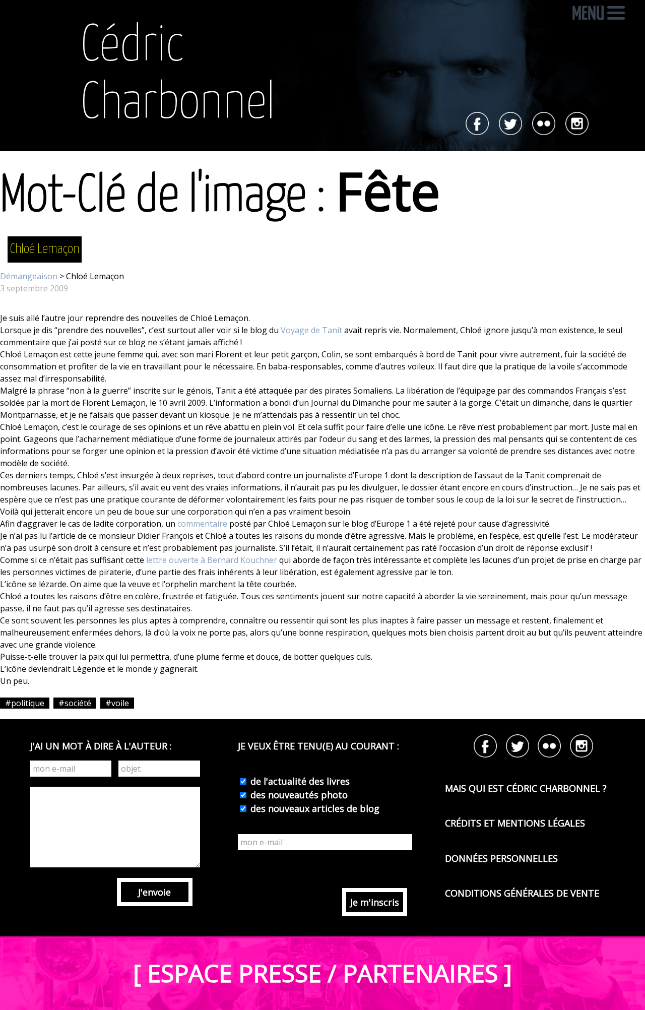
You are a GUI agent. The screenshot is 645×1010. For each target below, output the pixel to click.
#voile (117, 703)
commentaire (202, 523)
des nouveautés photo (298, 795)
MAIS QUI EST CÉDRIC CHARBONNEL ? (526, 788)
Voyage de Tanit (311, 330)
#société (74, 703)
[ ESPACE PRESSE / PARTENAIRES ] (322, 973)
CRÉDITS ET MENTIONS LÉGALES (515, 823)
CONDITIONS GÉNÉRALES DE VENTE (522, 893)
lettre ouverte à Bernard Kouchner (211, 559)
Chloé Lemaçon (44, 249)
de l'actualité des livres (299, 781)
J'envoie (154, 892)
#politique (24, 703)
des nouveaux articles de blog (313, 808)
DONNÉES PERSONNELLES (501, 858)
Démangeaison (28, 276)
